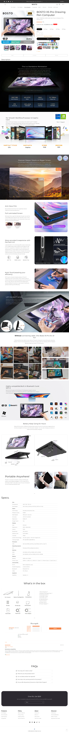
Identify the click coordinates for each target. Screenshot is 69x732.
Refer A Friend (54, 716)
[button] (5, 4)
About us (36, 714)
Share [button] (39, 51)
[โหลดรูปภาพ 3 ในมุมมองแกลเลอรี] (18, 47)
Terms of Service (21, 718)
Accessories (3, 718)
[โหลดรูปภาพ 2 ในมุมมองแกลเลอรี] (12, 47)
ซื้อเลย (48, 38)
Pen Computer (4, 714)
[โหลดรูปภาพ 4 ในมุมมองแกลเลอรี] (23, 47)
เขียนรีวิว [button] (55, 628)
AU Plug (57, 29)
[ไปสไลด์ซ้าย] (2, 48)
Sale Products (4, 716)
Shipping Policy (21, 716)
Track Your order (38, 718)
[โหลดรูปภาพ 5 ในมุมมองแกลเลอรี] (29, 47)
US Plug (39, 29)
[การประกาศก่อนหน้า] (23, 2)
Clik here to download (18, 393)
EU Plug (45, 29)
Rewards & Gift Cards (55, 718)
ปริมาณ (38, 31)
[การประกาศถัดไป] (46, 2)
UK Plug (51, 29)
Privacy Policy (21, 714)
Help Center (37, 716)
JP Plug (63, 29)
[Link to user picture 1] (7, 656)
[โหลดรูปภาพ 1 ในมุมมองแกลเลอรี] (6, 47)
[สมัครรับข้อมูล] (43, 702)
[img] (7, 645)
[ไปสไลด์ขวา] (33, 48)
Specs (12, 55)
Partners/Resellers (55, 714)
